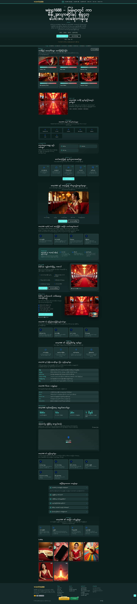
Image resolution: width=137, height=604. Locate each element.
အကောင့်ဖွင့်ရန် (62, 36)
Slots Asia (94, 1)
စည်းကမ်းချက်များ (84, 589)
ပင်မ (63, 1)
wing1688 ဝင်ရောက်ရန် (68, 1)
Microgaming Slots (60, 592)
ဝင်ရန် (74, 598)
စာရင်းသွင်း (71, 588)
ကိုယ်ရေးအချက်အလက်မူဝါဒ (85, 590)
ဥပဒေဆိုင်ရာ (83, 592)
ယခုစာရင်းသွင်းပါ (64, 598)
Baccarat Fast (100, 1)
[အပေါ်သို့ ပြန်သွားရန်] (135, 595)
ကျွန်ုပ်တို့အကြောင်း (84, 588)
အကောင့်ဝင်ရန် (75, 36)
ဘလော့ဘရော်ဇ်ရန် (95, 49)
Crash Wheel (59, 593)
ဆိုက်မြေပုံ (101, 600)
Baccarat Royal (60, 595)
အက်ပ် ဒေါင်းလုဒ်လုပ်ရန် (46, 314)
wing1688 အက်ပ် (83, 1)
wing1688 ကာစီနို (76, 1)
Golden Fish (89, 1)
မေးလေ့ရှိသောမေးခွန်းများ (85, 593)
